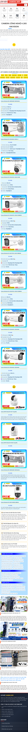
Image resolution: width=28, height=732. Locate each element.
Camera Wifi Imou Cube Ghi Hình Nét (7, 573)
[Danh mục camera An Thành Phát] (25, 5)
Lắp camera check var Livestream (6, 556)
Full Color (7, 77)
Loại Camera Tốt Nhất (16, 563)
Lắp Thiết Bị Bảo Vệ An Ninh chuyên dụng (8, 586)
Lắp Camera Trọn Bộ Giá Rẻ (17, 584)
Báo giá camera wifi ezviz (15, 576)
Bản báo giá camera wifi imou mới (6, 566)
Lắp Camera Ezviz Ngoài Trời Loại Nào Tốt (10, 613)
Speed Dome (12, 77)
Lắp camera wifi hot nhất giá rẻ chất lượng (8, 588)
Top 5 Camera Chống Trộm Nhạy (6, 563)
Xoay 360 (18, 77)
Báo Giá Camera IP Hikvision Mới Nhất (7, 559)
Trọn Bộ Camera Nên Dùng (5, 591)
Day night (19, 75)
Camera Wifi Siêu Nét (19, 578)
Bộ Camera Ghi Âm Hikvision (20, 588)
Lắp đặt (10, 2)
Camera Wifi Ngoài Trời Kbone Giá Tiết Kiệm (8, 578)
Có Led (6, 75)
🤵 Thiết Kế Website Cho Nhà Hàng (10, 533)
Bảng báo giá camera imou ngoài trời (7, 561)
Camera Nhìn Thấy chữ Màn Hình (6, 568)
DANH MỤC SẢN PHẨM (8, 5)
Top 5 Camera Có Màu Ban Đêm (18, 568)
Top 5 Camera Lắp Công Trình (18, 561)
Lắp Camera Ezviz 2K (17, 573)
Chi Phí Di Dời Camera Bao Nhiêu (8, 641)
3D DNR (25, 75)
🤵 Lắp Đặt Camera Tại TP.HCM (9, 543)
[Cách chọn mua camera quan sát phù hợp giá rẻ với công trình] (26, 13)
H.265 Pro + (26, 77)
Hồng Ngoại (2, 77)
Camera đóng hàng (6, 723)
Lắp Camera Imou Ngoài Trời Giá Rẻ (9, 682)
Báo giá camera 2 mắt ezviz (18, 559)
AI (22, 75)
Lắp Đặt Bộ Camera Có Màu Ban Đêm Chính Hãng (9, 593)
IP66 (22, 77)
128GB (10, 75)
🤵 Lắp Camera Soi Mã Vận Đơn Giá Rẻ (11, 512)
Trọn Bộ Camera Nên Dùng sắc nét (6, 584)
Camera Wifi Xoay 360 (14, 574)
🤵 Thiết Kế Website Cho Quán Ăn (9, 523)
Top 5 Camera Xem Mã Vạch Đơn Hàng (19, 556)
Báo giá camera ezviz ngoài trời (18, 566)
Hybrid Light (14, 75)
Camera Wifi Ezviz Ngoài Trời (5, 576)
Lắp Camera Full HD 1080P (5, 574)
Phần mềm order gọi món (7, 729)
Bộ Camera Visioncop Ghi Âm (20, 586)
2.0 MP (2, 75)
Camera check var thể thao (7, 726)
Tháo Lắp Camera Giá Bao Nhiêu (8, 667)
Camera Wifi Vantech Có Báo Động (6, 580)
